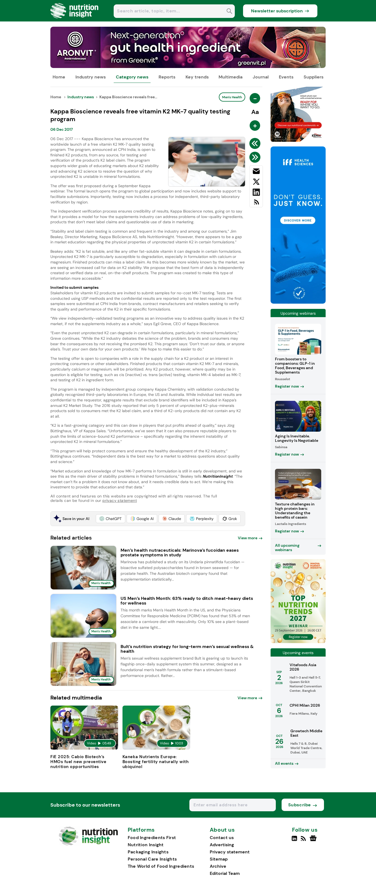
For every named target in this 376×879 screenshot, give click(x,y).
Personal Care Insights (152, 859)
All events (284, 763)
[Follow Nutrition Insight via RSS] (304, 841)
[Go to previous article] (255, 143)
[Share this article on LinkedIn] (256, 193)
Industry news (90, 77)
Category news (132, 77)
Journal (261, 77)
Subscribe (299, 804)
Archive (218, 866)
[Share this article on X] (256, 183)
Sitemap (219, 859)
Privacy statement (230, 851)
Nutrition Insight (146, 844)
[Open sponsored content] (188, 66)
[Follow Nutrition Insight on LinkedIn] (294, 841)
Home (59, 77)
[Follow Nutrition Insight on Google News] (313, 841)
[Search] (229, 12)
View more (247, 538)
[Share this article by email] (256, 172)
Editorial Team (225, 873)
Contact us (222, 837)
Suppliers (313, 77)
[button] (110, 518)
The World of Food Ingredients (161, 866)
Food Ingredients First (152, 837)
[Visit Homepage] (74, 20)
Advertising (222, 844)
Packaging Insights (148, 851)
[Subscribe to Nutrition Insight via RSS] (256, 204)
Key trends (197, 77)
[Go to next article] (255, 157)
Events (286, 77)
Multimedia (231, 77)
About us (222, 830)
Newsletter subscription (277, 10)
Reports (167, 77)
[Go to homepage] (88, 844)
